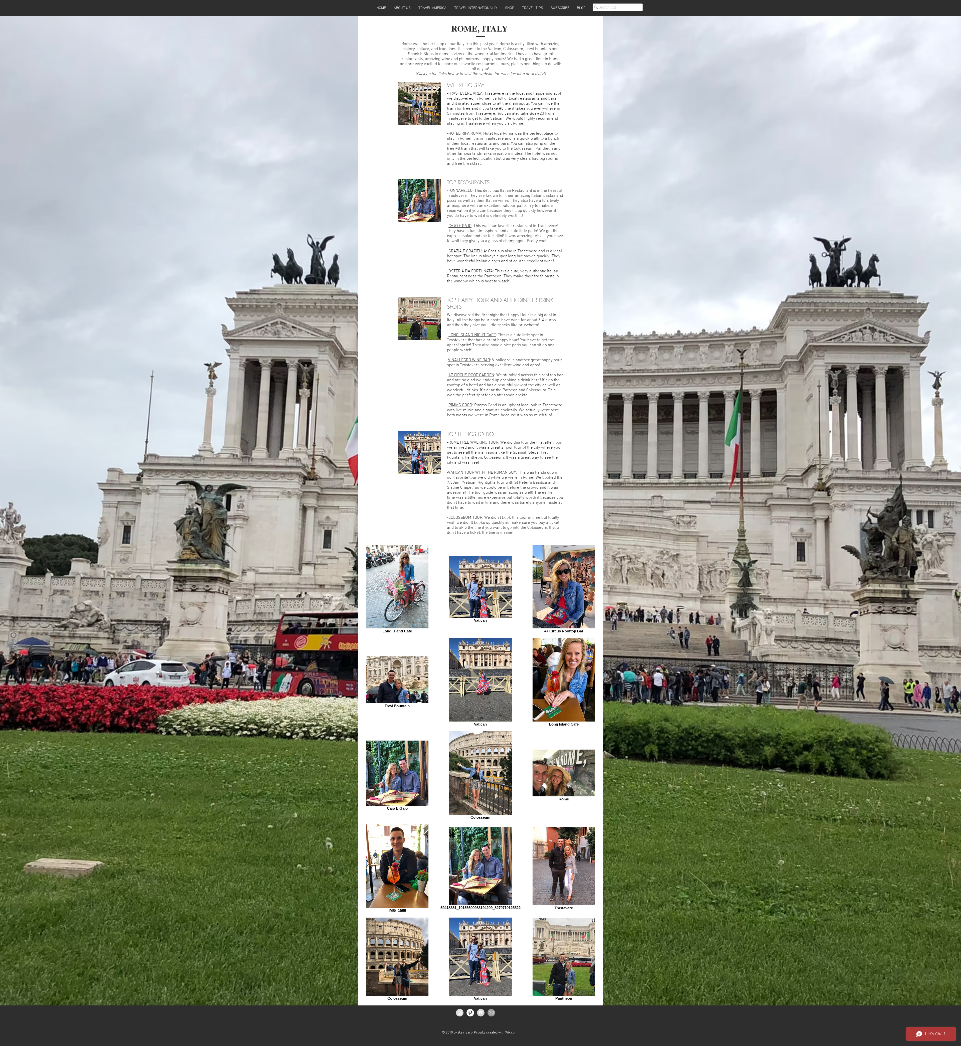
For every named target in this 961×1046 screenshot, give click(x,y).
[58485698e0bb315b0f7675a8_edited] (491, 1012)
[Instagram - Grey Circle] (459, 1012)
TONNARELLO (460, 190)
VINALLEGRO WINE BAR (469, 360)
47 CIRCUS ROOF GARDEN (471, 375)
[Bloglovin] (481, 1012)
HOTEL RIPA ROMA (464, 133)
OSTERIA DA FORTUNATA (470, 271)
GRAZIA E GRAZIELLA (467, 251)
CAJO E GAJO (459, 226)
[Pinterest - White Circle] (470, 1012)
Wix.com (511, 1032)
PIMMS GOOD (460, 405)
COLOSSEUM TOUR (465, 517)
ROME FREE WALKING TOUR (473, 442)
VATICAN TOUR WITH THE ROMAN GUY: (482, 472)
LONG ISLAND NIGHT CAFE (472, 335)
